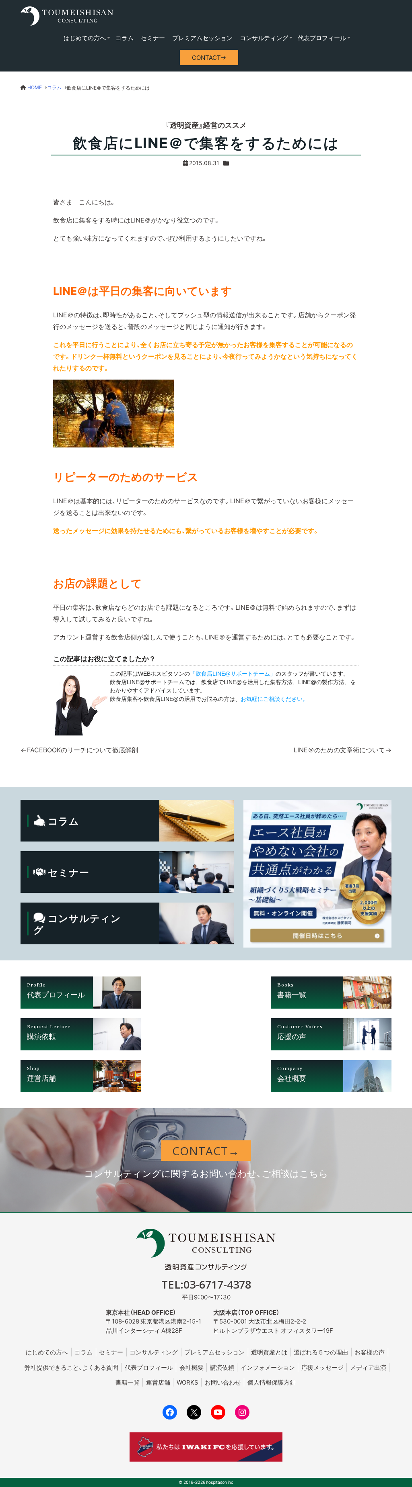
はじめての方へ (85, 37)
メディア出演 (368, 1367)
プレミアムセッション (202, 37)
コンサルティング (264, 37)
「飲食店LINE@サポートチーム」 (233, 673)
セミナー (153, 37)
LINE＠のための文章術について (339, 749)
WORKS (187, 1382)
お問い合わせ (223, 1382)
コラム (124, 37)
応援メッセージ (322, 1367)
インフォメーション (268, 1367)
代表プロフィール (322, 37)
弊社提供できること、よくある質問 (71, 1367)
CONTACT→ (209, 57)
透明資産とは (269, 1352)
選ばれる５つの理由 (321, 1352)
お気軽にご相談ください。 (274, 699)
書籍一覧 (127, 1382)
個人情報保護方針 (271, 1382)
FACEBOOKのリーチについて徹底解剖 (82, 749)
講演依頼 (222, 1367)
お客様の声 (369, 1352)
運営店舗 (158, 1382)
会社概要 (191, 1367)
